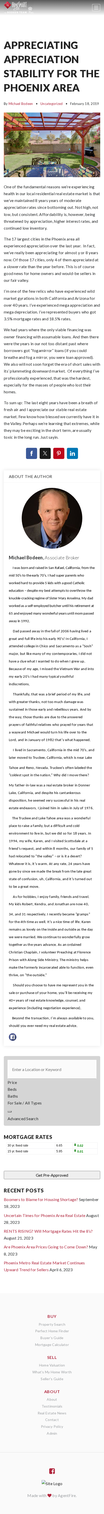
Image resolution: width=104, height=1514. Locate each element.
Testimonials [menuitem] (52, 1406)
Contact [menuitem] (52, 1419)
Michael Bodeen (21, 104)
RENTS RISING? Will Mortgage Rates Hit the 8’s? (48, 1231)
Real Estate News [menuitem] (52, 1413)
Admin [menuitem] (52, 1433)
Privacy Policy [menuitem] (52, 1426)
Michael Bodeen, (44, 557)
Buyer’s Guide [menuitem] (51, 1338)
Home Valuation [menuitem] (52, 1365)
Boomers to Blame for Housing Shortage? (41, 1199)
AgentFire (67, 1495)
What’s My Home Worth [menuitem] (52, 1372)
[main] (52, 646)
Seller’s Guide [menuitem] (52, 1379)
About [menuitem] (52, 1399)
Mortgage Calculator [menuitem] (52, 1344)
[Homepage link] (19, 7)
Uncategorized (51, 104)
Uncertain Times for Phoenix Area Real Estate (44, 1215)
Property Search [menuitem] (52, 1324)
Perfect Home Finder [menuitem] (52, 1331)
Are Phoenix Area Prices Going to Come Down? (46, 1246)
